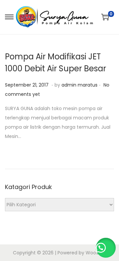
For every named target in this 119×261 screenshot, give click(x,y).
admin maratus (79, 85)
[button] (106, 248)
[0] (105, 17)
